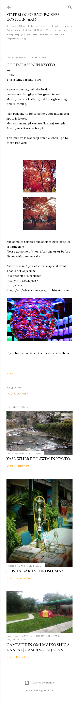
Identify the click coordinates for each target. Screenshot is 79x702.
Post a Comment (18, 393)
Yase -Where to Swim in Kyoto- (38, 458)
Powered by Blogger (43, 682)
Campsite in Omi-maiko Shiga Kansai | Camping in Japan (38, 647)
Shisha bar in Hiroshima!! (34, 570)
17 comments (24, 577)
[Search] (70, 6)
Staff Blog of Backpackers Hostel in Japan (33, 17)
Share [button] (9, 373)
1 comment (22, 465)
